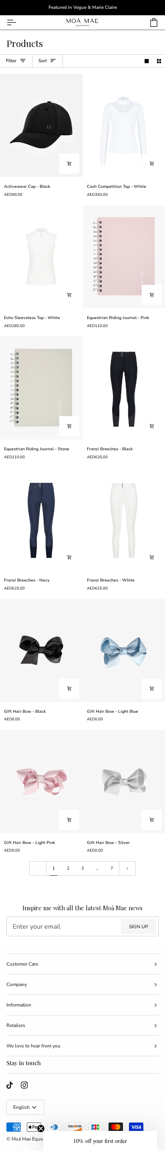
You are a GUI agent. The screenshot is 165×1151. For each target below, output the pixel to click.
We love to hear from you (33, 1046)
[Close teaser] (41, 1129)
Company (16, 984)
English (21, 1107)
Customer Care (22, 964)
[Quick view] (152, 164)
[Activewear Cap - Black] (41, 125)
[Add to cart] (69, 164)
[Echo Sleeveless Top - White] (41, 256)
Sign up (138, 926)
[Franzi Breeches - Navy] (41, 519)
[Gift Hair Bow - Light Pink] (41, 781)
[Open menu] (18, 22)
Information (18, 1005)
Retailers (15, 1025)
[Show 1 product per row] (147, 61)
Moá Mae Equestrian (33, 1139)
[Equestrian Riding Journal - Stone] (41, 387)
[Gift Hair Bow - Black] (41, 650)
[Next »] (127, 868)
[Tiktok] (9, 1085)
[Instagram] (24, 1085)
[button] (100, 1141)
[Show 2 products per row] (159, 61)
